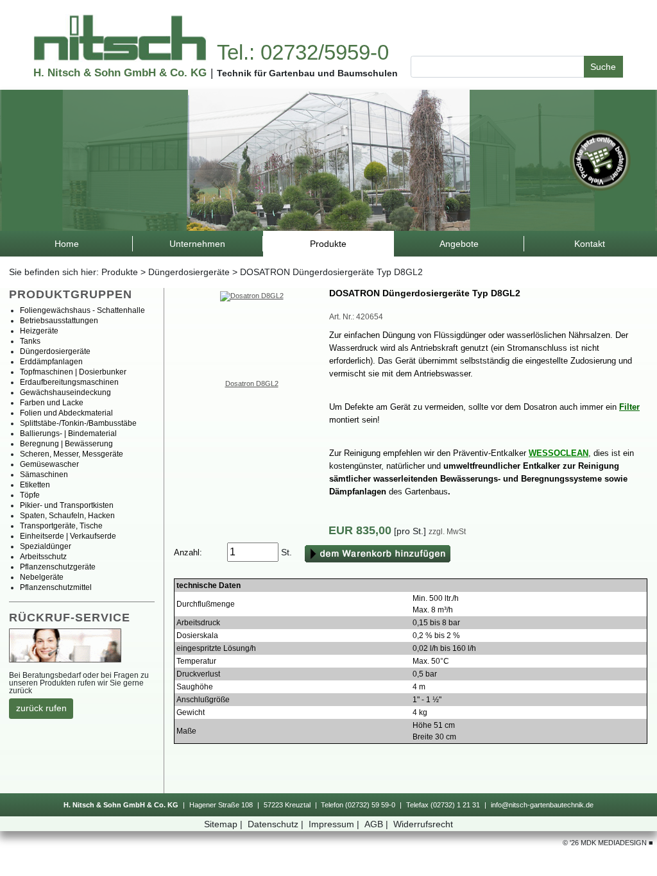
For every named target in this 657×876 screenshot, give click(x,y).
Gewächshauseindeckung (65, 392)
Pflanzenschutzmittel (56, 587)
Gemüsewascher (49, 464)
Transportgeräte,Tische (61, 525)
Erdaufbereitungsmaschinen (69, 382)
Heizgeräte (39, 330)
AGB (376, 824)
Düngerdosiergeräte (189, 272)
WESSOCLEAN (558, 453)
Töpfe (30, 495)
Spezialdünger (45, 546)
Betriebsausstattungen (59, 320)
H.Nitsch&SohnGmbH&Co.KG (120, 73)
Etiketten (35, 484)
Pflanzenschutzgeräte (58, 566)
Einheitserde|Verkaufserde (68, 536)
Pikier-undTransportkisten (67, 505)
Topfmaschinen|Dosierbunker (73, 371)
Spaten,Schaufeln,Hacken (67, 515)
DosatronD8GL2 (251, 383)
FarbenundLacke (51, 402)
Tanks (30, 341)
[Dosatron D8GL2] (252, 295)
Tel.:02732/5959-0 (303, 52)
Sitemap (223, 824)
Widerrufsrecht (423, 824)
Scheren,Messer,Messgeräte (71, 454)
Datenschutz (275, 824)
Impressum (334, 824)
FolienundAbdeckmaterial (66, 413)
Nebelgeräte (42, 577)
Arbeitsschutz (43, 556)
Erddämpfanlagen (51, 361)
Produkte (119, 272)
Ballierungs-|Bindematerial (68, 433)
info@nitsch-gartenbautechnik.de (542, 805)
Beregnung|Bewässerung (66, 443)
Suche (603, 67)
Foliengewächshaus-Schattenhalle (82, 310)
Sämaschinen (44, 474)
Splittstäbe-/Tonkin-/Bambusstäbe (78, 423)
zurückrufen (41, 708)
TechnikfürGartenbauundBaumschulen (307, 73)
